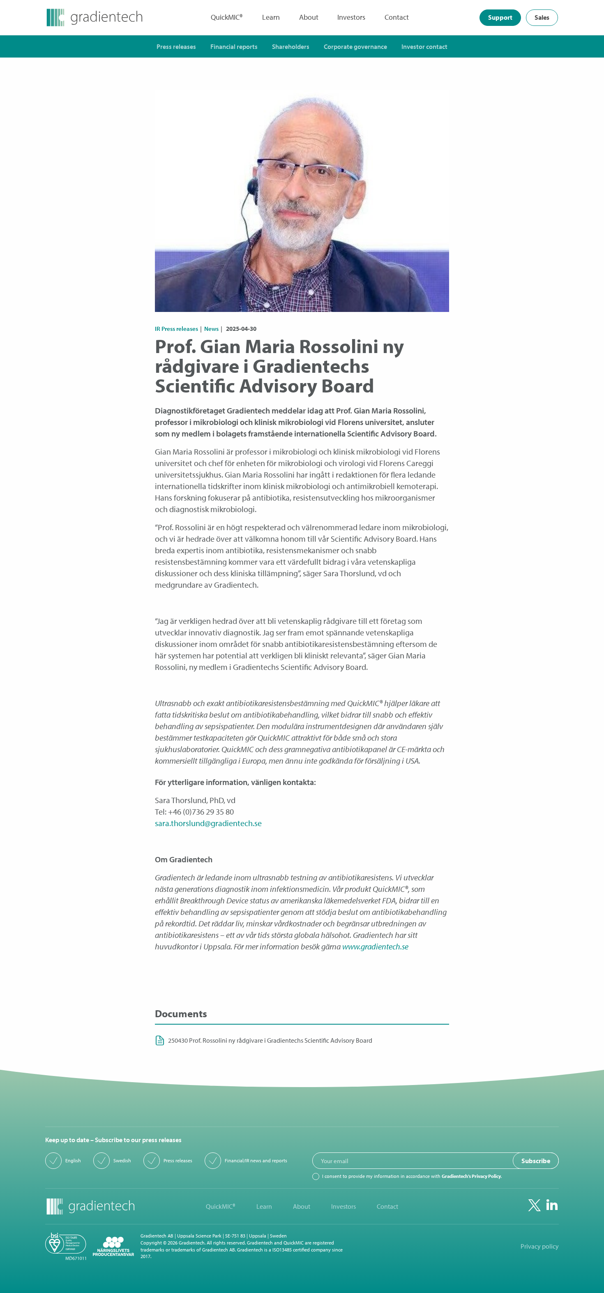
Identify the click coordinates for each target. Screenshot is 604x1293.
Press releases (178, 1161)
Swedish (122, 1161)
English (73, 1161)
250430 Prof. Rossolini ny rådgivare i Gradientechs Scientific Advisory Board (270, 1040)
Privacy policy (540, 1246)
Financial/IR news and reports (256, 1161)
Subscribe (535, 1161)
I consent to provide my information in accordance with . (412, 1176)
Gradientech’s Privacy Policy (471, 1176)
